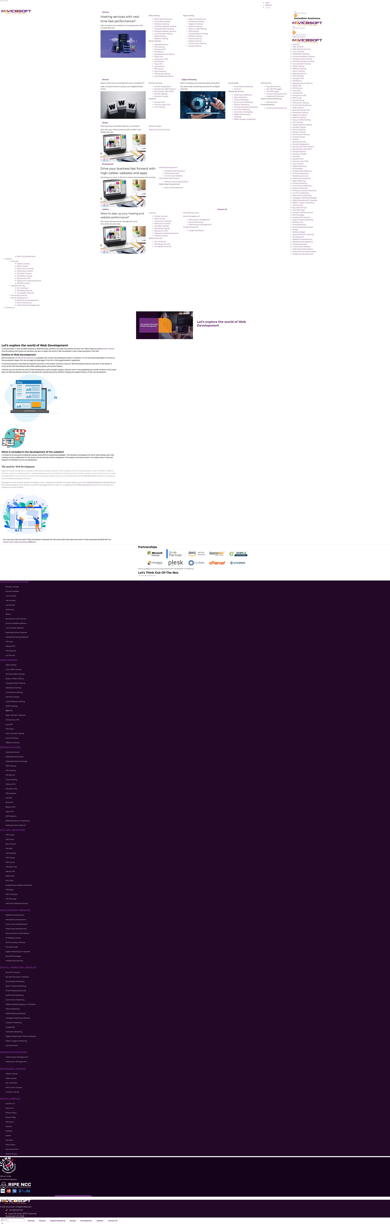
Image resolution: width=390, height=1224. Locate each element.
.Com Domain (159, 107)
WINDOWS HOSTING (301, 54)
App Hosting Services (301, 110)
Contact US (222, 209)
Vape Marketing (240, 97)
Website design (155, 126)
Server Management (191, 216)
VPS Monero (159, 61)
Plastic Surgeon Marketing (244, 119)
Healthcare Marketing (243, 95)
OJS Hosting (194, 31)
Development (108, 164)
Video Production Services (159, 130)
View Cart (268, 7)
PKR (298, 13)
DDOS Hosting (160, 36)
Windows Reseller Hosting (165, 31)
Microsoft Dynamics (191, 213)
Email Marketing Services (276, 108)
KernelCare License (162, 228)
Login (267, 3)
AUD (300, 13)
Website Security (155, 238)
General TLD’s (159, 102)
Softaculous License (162, 224)
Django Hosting (195, 41)
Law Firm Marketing (242, 109)
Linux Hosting (298, 52)
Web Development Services (98, 482)
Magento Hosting (196, 24)
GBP (303, 13)
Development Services (15, 910)
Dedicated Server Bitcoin (164, 54)
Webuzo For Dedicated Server (166, 233)
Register (268, 5)
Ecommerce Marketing (243, 102)
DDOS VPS (158, 57)
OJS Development (172, 173)
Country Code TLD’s (162, 105)
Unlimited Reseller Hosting (303, 56)
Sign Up (295, 37)
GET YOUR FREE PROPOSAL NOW (147, 575)
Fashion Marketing (241, 105)
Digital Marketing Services (18, 967)
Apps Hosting (298, 108)
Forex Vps (296, 91)
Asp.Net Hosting (299, 127)
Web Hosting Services (163, 19)
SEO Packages (298, 215)
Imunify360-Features (162, 246)
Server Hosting (298, 71)
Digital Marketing (189, 80)
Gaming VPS (159, 66)
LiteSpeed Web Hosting (302, 59)
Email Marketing (299, 225)
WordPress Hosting (196, 21)
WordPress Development (175, 171)
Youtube (237, 89)
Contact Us (10, 308)
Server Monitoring (196, 222)
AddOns (105, 209)
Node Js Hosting (299, 117)
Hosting (105, 12)
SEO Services (297, 205)
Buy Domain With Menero (303, 147)
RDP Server (159, 69)
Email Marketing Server (163, 76)
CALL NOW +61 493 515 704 (299, 34)
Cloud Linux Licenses (162, 221)
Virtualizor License (161, 226)
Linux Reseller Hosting (163, 34)
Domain (105, 80)
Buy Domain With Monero (165, 89)
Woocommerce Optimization (176, 182)
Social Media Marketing (243, 86)
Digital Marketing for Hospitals (304, 200)
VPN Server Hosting (162, 74)
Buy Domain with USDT (302, 149)
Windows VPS (160, 49)
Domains (296, 156)
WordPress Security (162, 244)
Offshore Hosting (161, 39)
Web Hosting (297, 47)
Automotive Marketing (243, 112)
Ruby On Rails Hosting (301, 120)
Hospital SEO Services (275, 96)
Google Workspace (190, 227)
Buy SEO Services (273, 86)
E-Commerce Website (174, 176)
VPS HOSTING (298, 76)
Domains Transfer (161, 96)
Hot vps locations (12, 830)
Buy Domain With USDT (164, 91)
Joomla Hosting (195, 39)
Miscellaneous (10, 1098)
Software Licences (13, 1069)
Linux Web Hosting (162, 21)
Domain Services (299, 142)
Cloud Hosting (160, 71)
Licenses (152, 213)
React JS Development (174, 188)
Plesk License (159, 219)
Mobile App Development (303, 254)
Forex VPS (158, 64)
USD (295, 11)
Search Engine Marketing (302, 220)
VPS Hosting (159, 47)
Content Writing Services (276, 94)
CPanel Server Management (200, 225)
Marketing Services (300, 176)
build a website (108, 349)
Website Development (168, 167)
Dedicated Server (161, 44)
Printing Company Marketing (246, 107)
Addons (9, 259)
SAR (305, 13)
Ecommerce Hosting (300, 134)
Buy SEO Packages (274, 89)
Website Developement (302, 239)
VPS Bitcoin (159, 52)
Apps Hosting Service (197, 19)
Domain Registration (162, 86)
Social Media (297, 169)
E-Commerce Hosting (197, 43)
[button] (129, 1220)
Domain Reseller (161, 94)
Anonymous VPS (161, 59)
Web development (90, 476)
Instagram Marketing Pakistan (304, 198)
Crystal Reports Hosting (198, 34)
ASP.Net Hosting (195, 36)
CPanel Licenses (160, 216)
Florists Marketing (241, 100)
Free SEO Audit (272, 91)
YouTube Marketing (300, 173)
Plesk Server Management (199, 220)
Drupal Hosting (195, 46)
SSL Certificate (160, 242)
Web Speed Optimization (169, 178)
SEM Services (271, 102)
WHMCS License (161, 236)
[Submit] (2, 1223)
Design (105, 123)
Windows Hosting (161, 24)
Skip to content (4, 0)
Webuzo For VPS (161, 231)
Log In (302, 37)
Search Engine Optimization (18, 542)
